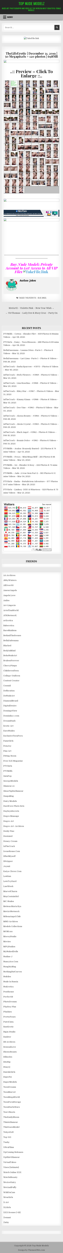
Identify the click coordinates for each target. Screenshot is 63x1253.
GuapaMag (8, 796)
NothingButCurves (12, 971)
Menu (10, 17)
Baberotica (8, 625)
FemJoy (7, 746)
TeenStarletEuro (11, 1107)
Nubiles (7, 976)
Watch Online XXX (12, 1172)
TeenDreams (9, 1087)
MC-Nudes (8, 901)
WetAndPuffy (9, 1187)
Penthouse (8, 992)
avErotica (8, 620)
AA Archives (9, 575)
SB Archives (9, 1042)
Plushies (7, 1012)
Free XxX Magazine (13, 761)
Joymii (6, 866)
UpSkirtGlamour (11, 1157)
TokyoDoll (8, 1132)
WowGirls (8, 1197)
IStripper (8, 861)
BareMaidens (10, 630)
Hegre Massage (11, 816)
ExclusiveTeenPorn (13, 736)
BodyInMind (9, 650)
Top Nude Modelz (31, 3)
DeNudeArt (9, 696)
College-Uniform (11, 676)
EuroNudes (9, 731)
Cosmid (7, 685)
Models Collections (12, 926)
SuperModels (10, 1082)
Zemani (7, 1217)
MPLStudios (9, 946)
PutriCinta (8, 1022)
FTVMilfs (7, 771)
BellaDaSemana (11, 640)
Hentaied (7, 836)
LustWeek (8, 886)
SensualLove (9, 1047)
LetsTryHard (9, 881)
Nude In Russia (10, 981)
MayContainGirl (11, 896)
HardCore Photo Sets (13, 806)
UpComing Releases (13, 1152)
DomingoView (10, 711)
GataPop (7, 776)
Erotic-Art (8, 726)
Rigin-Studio (9, 1032)
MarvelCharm (10, 891)
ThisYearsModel (11, 1127)
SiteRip (7, 1062)
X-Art (6, 1202)
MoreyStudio (9, 936)
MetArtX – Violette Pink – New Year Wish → (31, 308)
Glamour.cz (9, 786)
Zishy (6, 1222)
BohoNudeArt (10, 655)
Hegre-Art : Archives (13, 826)
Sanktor (7, 1037)
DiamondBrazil (10, 701)
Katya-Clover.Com (12, 871)
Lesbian (7, 876)
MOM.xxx (8, 931)
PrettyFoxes (9, 1017)
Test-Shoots (9, 1112)
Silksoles (7, 1057)
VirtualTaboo (9, 1162)
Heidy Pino (8, 831)
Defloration (9, 691)
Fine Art (7, 751)
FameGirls (8, 741)
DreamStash (9, 721)
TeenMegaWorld (11, 1097)
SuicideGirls (9, 1072)
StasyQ (6, 1067)
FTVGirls (7, 766)
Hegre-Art (8, 821)
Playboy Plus (9, 1007)
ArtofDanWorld (11, 610)
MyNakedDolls (10, 951)
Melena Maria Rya (12, 906)
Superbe (7, 1077)
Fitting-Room (9, 756)
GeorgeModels (10, 781)
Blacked (7, 645)
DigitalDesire (10, 706)
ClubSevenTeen (11, 670)
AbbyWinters (10, 580)
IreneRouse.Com (11, 851)
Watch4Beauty (10, 1177)
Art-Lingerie (9, 605)
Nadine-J (7, 956)
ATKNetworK (10, 615)
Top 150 (7, 1137)
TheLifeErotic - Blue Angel (35, 297)
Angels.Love (9, 595)
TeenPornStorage (12, 1102)
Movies (7, 941)
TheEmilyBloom (11, 1117)
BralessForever (11, 660)
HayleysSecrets (11, 811)
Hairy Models (10, 801)
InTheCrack (9, 846)
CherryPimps (10, 665)
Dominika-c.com (11, 716)
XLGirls (7, 1207)
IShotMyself (9, 856)
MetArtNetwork (11, 911)
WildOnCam (9, 1192)
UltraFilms (8, 1147)
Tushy (6, 1142)
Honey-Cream (10, 841)
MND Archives (10, 921)
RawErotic (8, 1027)
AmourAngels (10, 590)
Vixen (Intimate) (11, 1167)
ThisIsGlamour (10, 1122)
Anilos (6, 600)
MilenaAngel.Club (12, 916)
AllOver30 (8, 585)
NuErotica (8, 986)
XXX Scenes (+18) (12, 1212)
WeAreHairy (9, 1182)
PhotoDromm (10, 1001)
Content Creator (11, 680)
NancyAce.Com (10, 961)
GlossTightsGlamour (13, 791)
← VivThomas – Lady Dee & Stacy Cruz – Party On (31, 313)
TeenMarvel (9, 1092)
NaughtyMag (9, 966)
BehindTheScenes (12, 635)
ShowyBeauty (10, 1052)
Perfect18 (8, 997)
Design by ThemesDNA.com (31, 1250)
